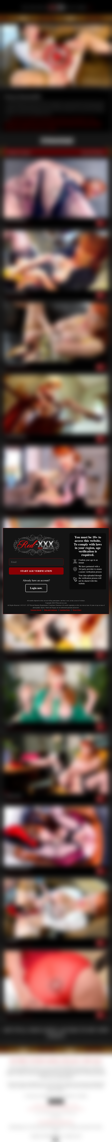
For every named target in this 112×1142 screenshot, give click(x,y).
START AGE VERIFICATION (36, 571)
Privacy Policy (77, 610)
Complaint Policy (65, 610)
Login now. (36, 588)
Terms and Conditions (50, 610)
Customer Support (36, 610)
